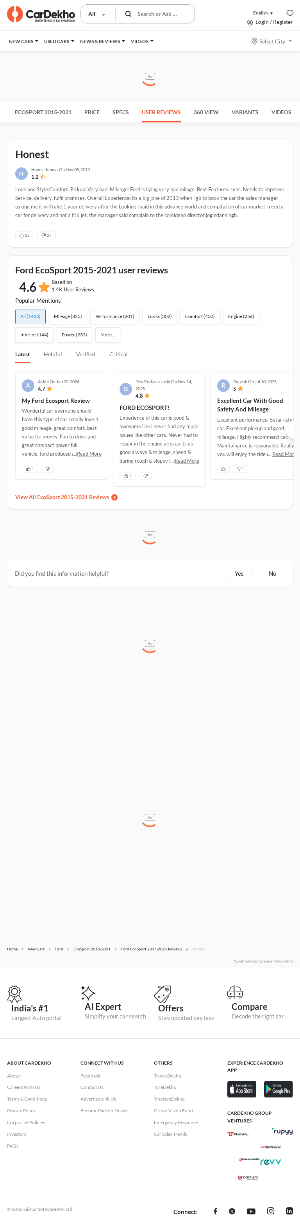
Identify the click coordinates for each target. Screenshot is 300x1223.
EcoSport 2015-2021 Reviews (73, 497)
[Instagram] (270, 1212)
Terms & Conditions (27, 1099)
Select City (272, 41)
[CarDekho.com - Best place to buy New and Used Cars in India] (41, 14)
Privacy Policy (21, 1110)
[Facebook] (215, 1212)
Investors (16, 1134)
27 (49, 235)
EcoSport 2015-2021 (43, 112)
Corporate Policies (26, 1122)
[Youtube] (251, 1212)
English (260, 13)
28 (27, 235)
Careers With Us (23, 1087)
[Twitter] (232, 1212)
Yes (239, 573)
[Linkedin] (289, 1212)
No (272, 573)
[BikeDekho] (237, 1134)
